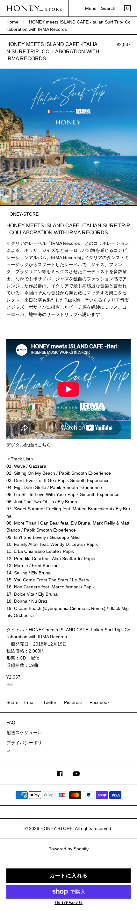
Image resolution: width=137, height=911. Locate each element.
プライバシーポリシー (24, 746)
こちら (44, 444)
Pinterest (73, 702)
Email (29, 702)
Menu (91, 8)
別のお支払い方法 (68, 903)
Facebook (100, 702)
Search (108, 8)
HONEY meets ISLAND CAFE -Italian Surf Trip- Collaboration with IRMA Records (52, 51)
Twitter (49, 702)
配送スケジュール (24, 732)
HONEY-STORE (56, 828)
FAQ (10, 722)
